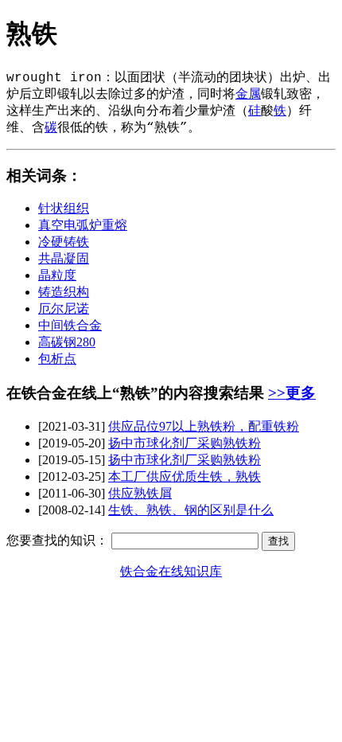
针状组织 (63, 208)
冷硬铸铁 (63, 241)
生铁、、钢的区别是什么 (191, 510)
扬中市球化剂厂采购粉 (184, 443)
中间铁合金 (70, 325)
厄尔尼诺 (63, 308)
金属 (248, 95)
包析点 (57, 358)
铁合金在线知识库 (171, 571)
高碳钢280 (66, 342)
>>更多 (292, 393)
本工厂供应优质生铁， (184, 476)
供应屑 (140, 493)
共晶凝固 (63, 258)
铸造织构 (63, 292)
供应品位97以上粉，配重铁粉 (203, 426)
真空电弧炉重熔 (82, 225)
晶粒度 (57, 275)
